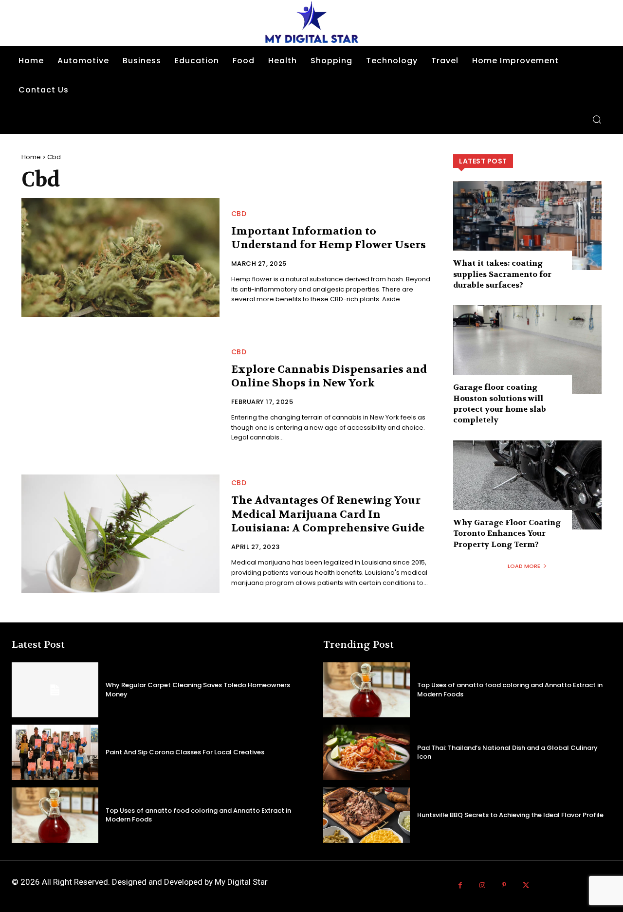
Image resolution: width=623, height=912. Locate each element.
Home (31, 157)
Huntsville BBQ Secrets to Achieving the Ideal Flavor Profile (510, 815)
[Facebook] (460, 885)
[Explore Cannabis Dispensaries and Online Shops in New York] (120, 395)
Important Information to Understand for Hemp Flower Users (328, 238)
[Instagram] (482, 885)
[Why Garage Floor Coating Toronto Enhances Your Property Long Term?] (527, 484)
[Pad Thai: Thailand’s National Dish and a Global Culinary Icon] (366, 752)
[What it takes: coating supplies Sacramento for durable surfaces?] (527, 225)
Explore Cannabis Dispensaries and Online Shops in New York (329, 376)
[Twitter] (525, 885)
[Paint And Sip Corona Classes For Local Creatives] (55, 752)
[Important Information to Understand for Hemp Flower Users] (120, 257)
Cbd (239, 213)
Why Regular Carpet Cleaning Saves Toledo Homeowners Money (198, 689)
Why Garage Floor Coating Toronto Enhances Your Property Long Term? (507, 533)
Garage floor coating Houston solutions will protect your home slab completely (499, 403)
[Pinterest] (504, 885)
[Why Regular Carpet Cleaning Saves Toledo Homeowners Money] (55, 690)
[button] (596, 119)
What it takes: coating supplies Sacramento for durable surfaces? (502, 274)
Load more (524, 566)
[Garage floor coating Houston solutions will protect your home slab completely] (527, 349)
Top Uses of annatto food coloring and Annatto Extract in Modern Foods (198, 815)
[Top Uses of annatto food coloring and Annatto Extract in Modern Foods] (55, 815)
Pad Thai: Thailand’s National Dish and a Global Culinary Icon (507, 752)
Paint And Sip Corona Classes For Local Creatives (185, 752)
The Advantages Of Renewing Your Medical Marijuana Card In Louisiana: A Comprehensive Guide (327, 514)
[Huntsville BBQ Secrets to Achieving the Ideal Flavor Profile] (366, 815)
